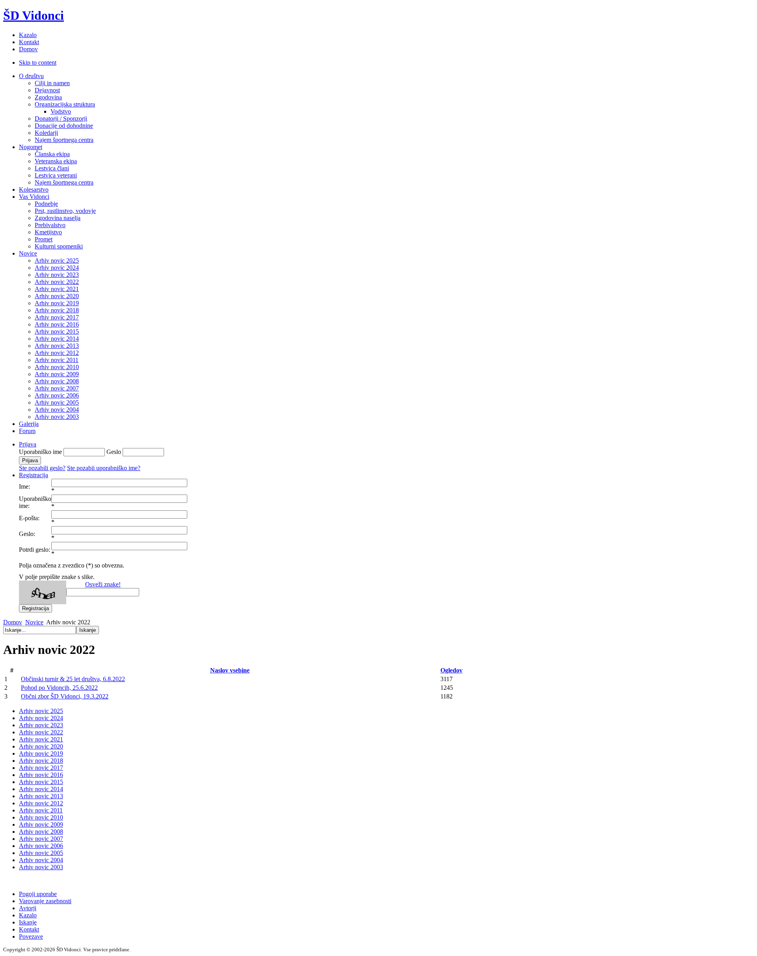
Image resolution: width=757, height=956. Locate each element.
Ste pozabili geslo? (42, 468)
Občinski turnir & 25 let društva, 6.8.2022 (73, 679)
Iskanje (28, 922)
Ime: (24, 486)
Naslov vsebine (230, 670)
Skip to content (37, 62)
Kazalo (28, 915)
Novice (34, 622)
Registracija (33, 475)
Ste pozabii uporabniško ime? (103, 468)
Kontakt (29, 929)
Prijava (27, 444)
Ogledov (451, 670)
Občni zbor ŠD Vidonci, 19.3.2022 (64, 696)
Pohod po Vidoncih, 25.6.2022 (59, 687)
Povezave (31, 936)
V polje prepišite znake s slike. (57, 576)
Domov (12, 622)
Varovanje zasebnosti (45, 901)
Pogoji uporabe (38, 894)
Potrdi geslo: (34, 549)
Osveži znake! (103, 584)
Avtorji (27, 908)
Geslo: (27, 533)
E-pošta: (29, 518)
